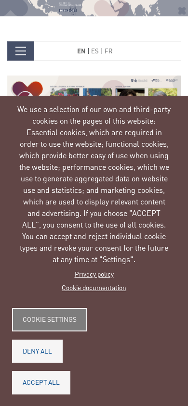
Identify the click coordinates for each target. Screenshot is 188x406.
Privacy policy (94, 274)
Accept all (41, 382)
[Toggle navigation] (20, 51)
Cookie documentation (94, 288)
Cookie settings (50, 319)
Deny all (37, 351)
